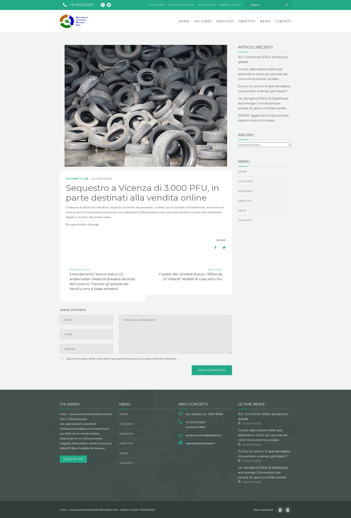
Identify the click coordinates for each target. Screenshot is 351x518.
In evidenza (206, 4)
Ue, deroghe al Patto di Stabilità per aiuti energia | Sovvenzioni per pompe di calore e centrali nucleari (263, 103)
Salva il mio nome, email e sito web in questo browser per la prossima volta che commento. (121, 358)
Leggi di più (73, 459)
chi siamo (203, 21)
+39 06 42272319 (81, 5)
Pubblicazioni (230, 4)
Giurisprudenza (181, 4)
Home (184, 21)
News (265, 21)
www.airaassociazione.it (200, 443)
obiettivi (247, 21)
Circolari (157, 4)
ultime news (103, 178)
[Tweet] (222, 247)
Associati (225, 21)
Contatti (283, 21)
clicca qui (93, 224)
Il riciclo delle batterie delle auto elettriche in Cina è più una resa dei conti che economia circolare (262, 74)
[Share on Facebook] (213, 247)
